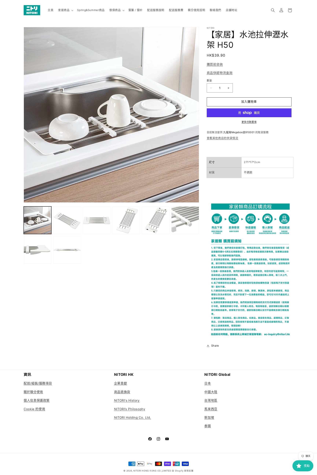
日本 (207, 383)
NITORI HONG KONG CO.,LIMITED (152, 470)
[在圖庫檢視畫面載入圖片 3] (96, 220)
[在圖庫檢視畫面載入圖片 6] (185, 220)
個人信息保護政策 (37, 400)
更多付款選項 (249, 121)
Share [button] (215, 345)
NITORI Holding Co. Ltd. (132, 417)
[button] (65, 10)
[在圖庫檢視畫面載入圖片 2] (67, 220)
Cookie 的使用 (34, 409)
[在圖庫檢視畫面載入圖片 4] (126, 220)
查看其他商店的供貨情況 (222, 138)
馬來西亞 (210, 409)
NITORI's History (127, 400)
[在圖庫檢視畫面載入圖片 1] (37, 220)
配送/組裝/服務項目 (38, 383)
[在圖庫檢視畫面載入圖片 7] (37, 250)
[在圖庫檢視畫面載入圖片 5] (156, 220)
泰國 (207, 426)
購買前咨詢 (215, 64)
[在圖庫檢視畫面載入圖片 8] (67, 250)
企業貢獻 (120, 383)
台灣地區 (210, 400)
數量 (209, 80)
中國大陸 (210, 392)
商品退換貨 (122, 392)
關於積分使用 (33, 392)
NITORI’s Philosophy (129, 409)
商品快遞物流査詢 (220, 73)
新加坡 (209, 417)
